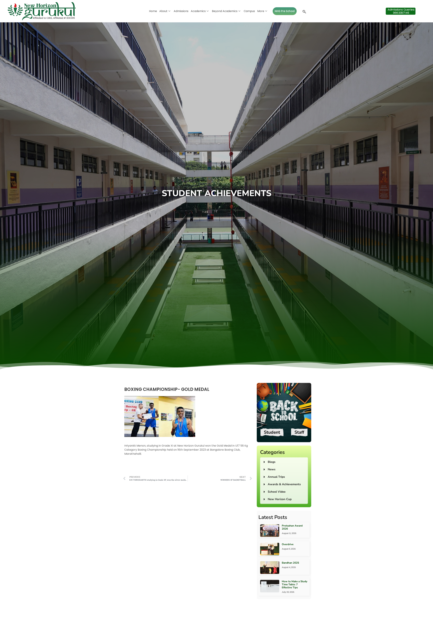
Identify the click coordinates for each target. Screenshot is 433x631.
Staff (299, 432)
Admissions (181, 11)
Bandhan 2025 (290, 562)
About (163, 11)
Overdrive (287, 544)
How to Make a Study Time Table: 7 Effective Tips (294, 584)
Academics (198, 11)
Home (153, 11)
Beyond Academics (224, 11)
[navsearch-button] (303, 11)
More (260, 11)
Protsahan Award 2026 (292, 527)
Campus (249, 11)
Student (272, 432)
